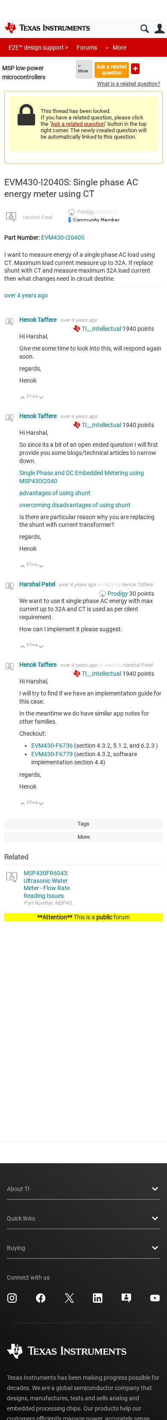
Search (144, 28)
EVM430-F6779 (52, 754)
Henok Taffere (38, 319)
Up (23, 398)
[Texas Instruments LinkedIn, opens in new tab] (97, 1301)
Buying (16, 1248)
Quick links (21, 1218)
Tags (83, 823)
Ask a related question (112, 69)
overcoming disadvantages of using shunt (75, 505)
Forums (87, 47)
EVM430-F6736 (52, 745)
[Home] (47, 27)
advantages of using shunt (54, 493)
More (119, 47)
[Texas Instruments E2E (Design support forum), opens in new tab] (126, 1301)
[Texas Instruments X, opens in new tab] (69, 1301)
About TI (18, 1188)
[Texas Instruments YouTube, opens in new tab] (155, 1301)
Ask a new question (135, 68)
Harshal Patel (37, 217)
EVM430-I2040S (62, 237)
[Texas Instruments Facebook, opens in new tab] (41, 1301)
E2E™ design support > (38, 47)
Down (41, 398)
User (159, 28)
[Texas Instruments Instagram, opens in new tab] (12, 1301)
